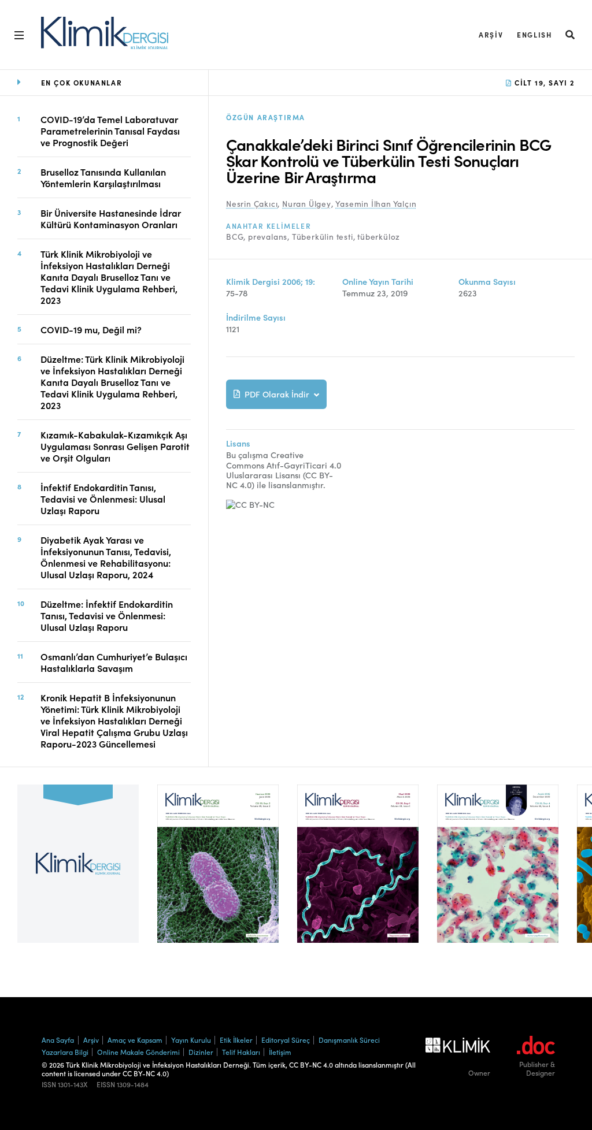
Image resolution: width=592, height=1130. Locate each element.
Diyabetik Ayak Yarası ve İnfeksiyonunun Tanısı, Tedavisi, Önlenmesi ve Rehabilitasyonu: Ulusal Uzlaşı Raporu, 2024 (105, 557)
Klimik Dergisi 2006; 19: (270, 282)
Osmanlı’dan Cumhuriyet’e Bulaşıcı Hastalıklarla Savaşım (113, 662)
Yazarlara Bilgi (65, 1052)
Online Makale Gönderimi (138, 1052)
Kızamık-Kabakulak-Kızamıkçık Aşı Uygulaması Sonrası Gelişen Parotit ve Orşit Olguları (115, 446)
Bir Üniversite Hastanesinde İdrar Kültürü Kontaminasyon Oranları (110, 218)
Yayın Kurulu (191, 1039)
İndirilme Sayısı (256, 317)
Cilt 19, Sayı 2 (543, 82)
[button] (570, 34)
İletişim (280, 1052)
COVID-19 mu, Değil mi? (91, 329)
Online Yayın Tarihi (377, 282)
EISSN (106, 1084)
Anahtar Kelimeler (268, 226)
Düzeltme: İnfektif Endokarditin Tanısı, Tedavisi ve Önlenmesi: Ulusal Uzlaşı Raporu (106, 615)
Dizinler (200, 1052)
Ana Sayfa (58, 1039)
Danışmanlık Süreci (349, 1039)
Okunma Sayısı (487, 282)
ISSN (49, 1084)
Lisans (238, 443)
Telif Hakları (241, 1052)
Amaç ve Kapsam (135, 1039)
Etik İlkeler (236, 1039)
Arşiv (491, 34)
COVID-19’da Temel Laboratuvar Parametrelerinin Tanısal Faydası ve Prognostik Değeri (110, 130)
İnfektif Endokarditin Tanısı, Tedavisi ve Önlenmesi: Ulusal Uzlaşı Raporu (102, 498)
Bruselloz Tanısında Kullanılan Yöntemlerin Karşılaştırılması (103, 177)
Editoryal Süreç (285, 1039)
